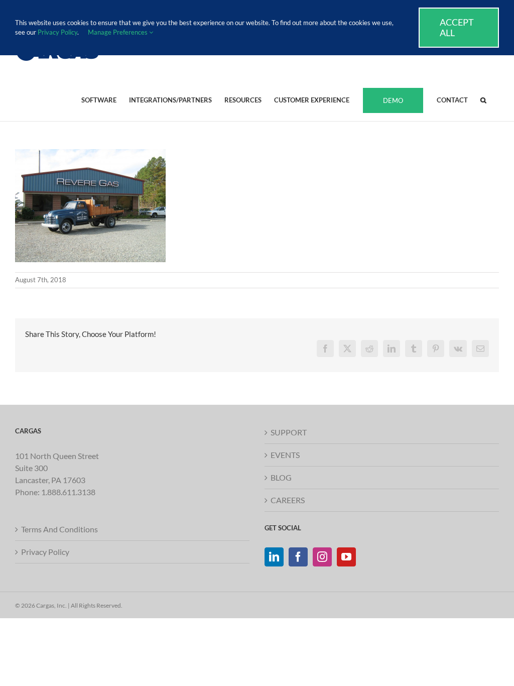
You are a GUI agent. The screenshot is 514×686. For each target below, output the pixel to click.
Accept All (457, 27)
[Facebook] (298, 556)
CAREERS (288, 500)
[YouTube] (346, 556)
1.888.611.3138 (68, 492)
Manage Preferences (118, 32)
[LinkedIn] (274, 556)
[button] (483, 99)
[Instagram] (322, 556)
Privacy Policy (45, 551)
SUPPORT (289, 432)
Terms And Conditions (59, 529)
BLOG (281, 477)
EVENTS (285, 455)
